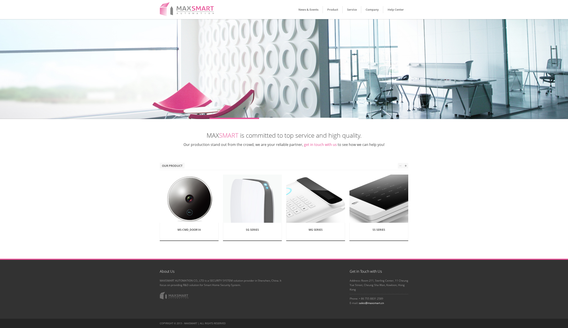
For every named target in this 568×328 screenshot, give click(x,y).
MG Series (316, 230)
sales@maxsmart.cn (371, 303)
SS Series (379, 230)
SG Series (252, 230)
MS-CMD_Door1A (189, 230)
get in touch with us (320, 144)
